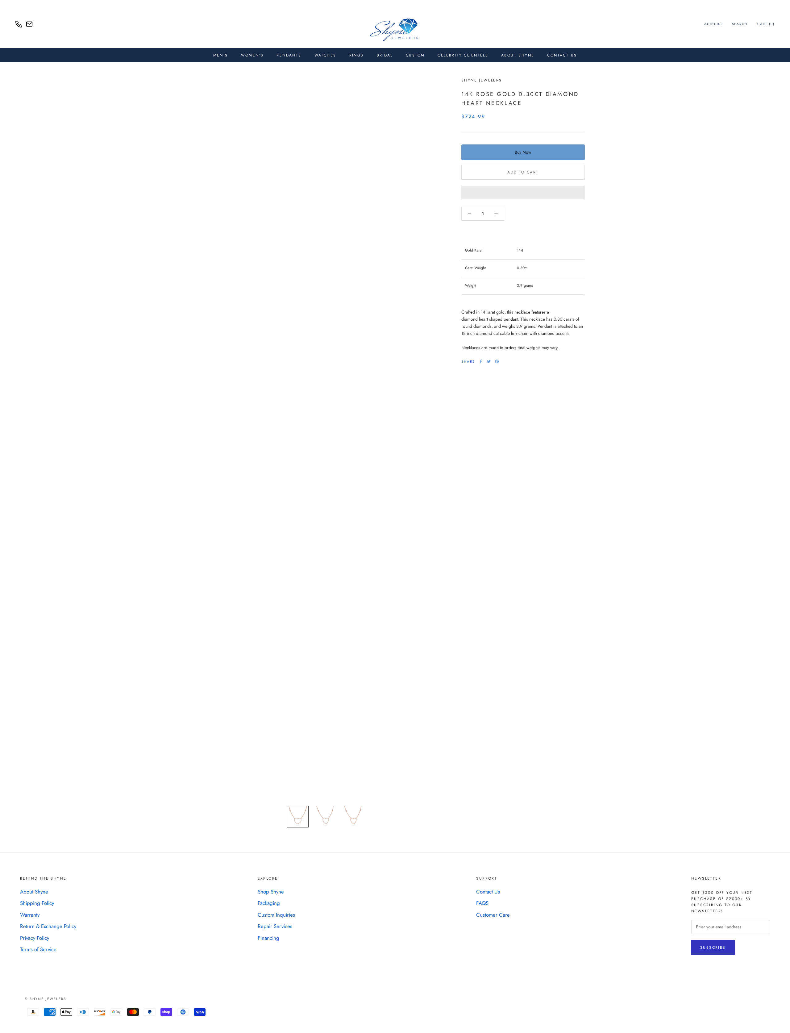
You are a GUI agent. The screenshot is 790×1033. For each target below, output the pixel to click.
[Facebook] (481, 361)
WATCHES (325, 55)
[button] (523, 192)
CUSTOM (415, 55)
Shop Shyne (271, 891)
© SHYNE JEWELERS (45, 998)
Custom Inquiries (276, 914)
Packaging (269, 903)
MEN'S (220, 55)
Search (739, 24)
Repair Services (275, 926)
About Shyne (34, 891)
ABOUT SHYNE (517, 55)
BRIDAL (385, 55)
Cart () (766, 24)
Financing (268, 938)
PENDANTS (288, 55)
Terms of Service (38, 949)
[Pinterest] (497, 361)
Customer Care (493, 914)
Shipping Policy (37, 903)
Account (713, 24)
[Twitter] (489, 361)
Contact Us (562, 55)
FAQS (482, 903)
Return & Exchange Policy (48, 926)
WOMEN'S (252, 55)
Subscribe (713, 947)
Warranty (30, 914)
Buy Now (523, 152)
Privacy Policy (34, 938)
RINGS (356, 55)
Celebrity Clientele (463, 55)
